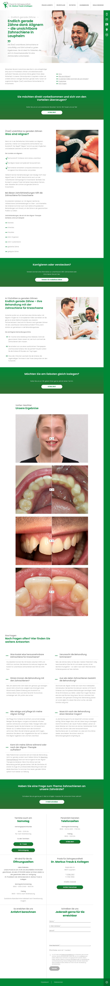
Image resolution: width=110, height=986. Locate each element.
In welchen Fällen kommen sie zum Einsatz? (73, 79)
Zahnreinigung (23, 850)
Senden (54, 968)
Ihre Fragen (63, 84)
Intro (60, 74)
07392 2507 (52, 112)
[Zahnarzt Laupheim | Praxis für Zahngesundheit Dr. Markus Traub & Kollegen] (17, 5)
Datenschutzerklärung (67, 954)
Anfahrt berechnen (70, 887)
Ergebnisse (62, 81)
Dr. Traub (23, 844)
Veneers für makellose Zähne (52, 280)
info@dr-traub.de (70, 882)
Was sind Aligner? (64, 76)
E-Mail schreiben (52, 802)
